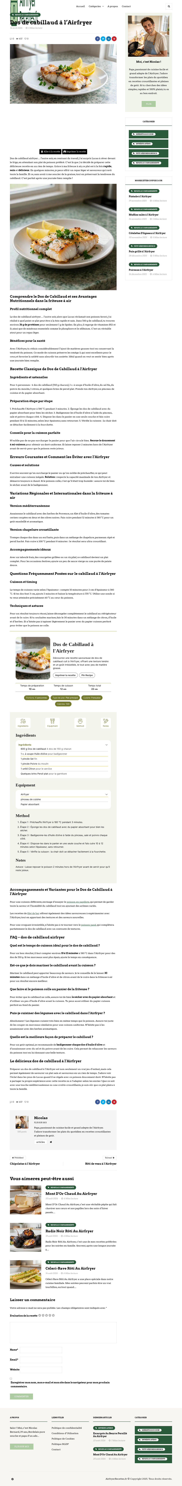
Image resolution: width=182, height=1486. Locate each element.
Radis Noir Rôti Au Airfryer (69, 1231)
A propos (113, 6)
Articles (40, 1142)
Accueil (80, 6)
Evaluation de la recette (23, 1315)
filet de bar (33, 913)
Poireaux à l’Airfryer (141, 270)
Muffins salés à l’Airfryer (144, 214)
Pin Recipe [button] (87, 675)
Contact (126, 6)
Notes (106, 726)
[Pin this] (114, 38)
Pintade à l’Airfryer (140, 196)
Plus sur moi (21, 1446)
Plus (148, 104)
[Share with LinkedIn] (108, 38)
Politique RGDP (60, 1444)
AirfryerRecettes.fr (116, 1478)
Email (14, 1359)
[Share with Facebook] (97, 38)
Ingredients (23, 726)
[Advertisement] (63, 129)
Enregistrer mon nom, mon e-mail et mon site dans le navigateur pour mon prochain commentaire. (60, 1384)
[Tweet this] (103, 38)
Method (80, 726)
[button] (106, 744)
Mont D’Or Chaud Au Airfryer (71, 1194)
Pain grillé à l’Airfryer (142, 251)
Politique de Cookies (63, 1438)
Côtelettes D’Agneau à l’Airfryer (147, 233)
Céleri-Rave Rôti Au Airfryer (71, 1268)
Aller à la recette (51, 151)
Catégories (95, 6)
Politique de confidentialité (67, 1428)
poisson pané (88, 925)
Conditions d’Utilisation (65, 1433)
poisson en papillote (78, 902)
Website (14, 1369)
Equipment (52, 726)
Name (14, 1349)
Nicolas (41, 1118)
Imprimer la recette (76, 151)
